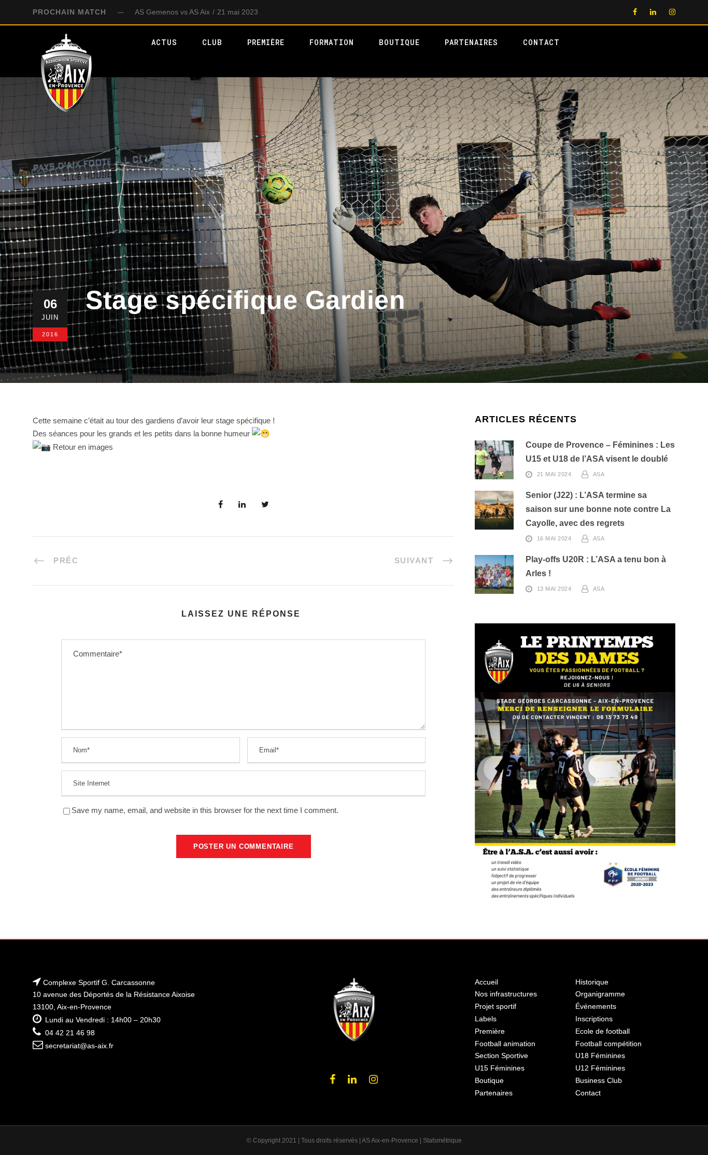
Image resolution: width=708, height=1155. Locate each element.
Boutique (399, 42)
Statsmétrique (442, 1140)
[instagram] (672, 12)
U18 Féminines (600, 1055)
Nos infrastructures (506, 994)
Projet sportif (495, 1006)
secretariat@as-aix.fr (79, 1046)
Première (266, 42)
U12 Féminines (600, 1068)
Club (212, 42)
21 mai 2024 (554, 475)
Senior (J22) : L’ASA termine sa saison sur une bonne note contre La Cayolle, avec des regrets (598, 509)
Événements (595, 1006)
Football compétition (608, 1043)
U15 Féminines (500, 1068)
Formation (331, 42)
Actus (164, 42)
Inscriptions (594, 1019)
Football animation (505, 1043)
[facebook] (635, 12)
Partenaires (471, 42)
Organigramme (600, 994)
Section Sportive (501, 1055)
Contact (541, 42)
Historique (591, 982)
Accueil (486, 982)
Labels (486, 1019)
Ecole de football (602, 1031)
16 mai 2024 (554, 539)
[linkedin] (653, 12)
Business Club (598, 1080)
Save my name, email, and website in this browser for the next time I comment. (205, 810)
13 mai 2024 (554, 589)
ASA (599, 475)
